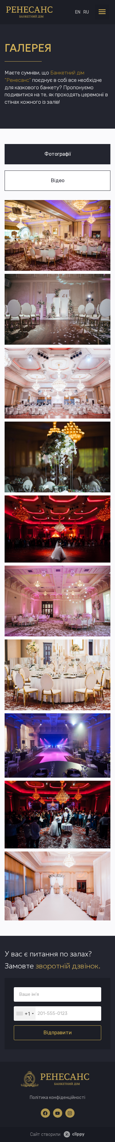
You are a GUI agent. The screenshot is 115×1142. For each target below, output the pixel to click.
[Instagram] (70, 1113)
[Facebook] (45, 1113)
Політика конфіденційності (57, 1097)
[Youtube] (57, 1113)
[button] (102, 12)
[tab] (57, 154)
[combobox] (25, 1013)
